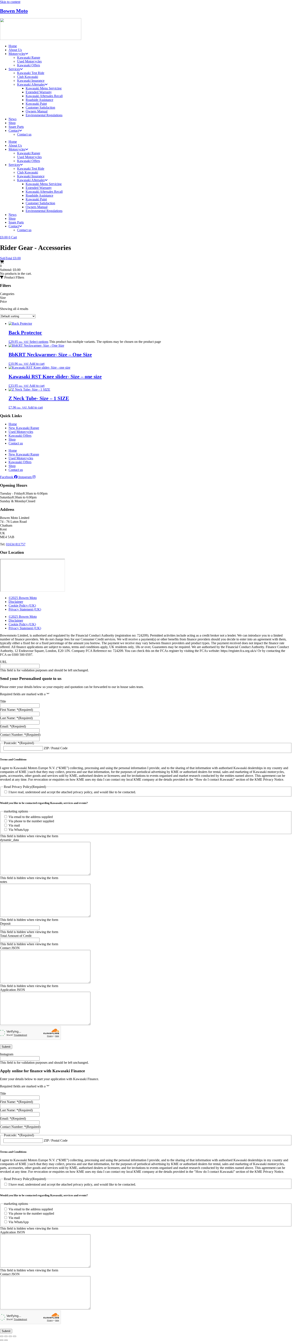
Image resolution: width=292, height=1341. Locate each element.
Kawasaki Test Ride (30, 73)
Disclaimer (16, 601)
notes (3, 882)
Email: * (13, 726)
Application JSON (12, 990)
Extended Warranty (39, 92)
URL (3, 662)
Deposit (5, 923)
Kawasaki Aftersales (31, 84)
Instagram (6, 1054)
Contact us (24, 134)
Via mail (14, 825)
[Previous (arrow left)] (1, 1340)
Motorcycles (17, 54)
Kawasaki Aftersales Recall (44, 96)
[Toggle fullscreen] (6, 1336)
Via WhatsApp (19, 829)
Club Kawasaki (27, 77)
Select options (38, 341)
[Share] (10, 1336)
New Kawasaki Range (24, 428)
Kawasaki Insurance (30, 80)
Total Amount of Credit (15, 936)
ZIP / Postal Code (56, 748)
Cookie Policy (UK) (22, 605)
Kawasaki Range (28, 57)
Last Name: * (16, 718)
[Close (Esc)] (14, 1336)
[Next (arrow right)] (6, 1340)
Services (14, 69)
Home (13, 46)
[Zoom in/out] (1, 1336)
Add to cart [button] (36, 363)
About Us (15, 50)
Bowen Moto (14, 11)
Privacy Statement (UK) (25, 609)
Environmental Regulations (44, 115)
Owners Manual (36, 111)
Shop (12, 123)
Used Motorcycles (29, 61)
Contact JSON (10, 948)
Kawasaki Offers (28, 65)
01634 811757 (15, 544)
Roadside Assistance (39, 100)
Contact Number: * (20, 734)
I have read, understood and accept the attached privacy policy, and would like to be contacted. (72, 792)
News (12, 119)
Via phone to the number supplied (31, 821)
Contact (14, 130)
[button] (12, 277)
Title (3, 701)
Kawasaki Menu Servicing (44, 88)
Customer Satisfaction (40, 107)
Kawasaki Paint (36, 103)
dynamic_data (9, 840)
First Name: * (16, 709)
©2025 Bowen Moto (23, 598)
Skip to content (10, 2)
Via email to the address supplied (31, 817)
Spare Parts (16, 127)
